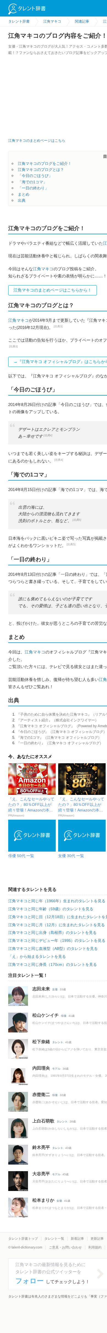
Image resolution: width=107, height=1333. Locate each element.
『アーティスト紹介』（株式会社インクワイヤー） (57, 720)
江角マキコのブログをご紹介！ (45, 163)
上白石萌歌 (43, 1121)
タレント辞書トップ (23, 1239)
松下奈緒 (41, 1041)
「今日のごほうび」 (35, 175)
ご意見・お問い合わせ (65, 1247)
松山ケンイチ (45, 1015)
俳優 (63, 1015)
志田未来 (41, 988)
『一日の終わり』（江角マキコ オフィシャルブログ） (59, 743)
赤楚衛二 (41, 1094)
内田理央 (41, 1068)
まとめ (23, 194)
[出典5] (76, 519)
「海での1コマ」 (32, 182)
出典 (22, 200)
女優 (55, 989)
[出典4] (48, 435)
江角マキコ (43, 268)
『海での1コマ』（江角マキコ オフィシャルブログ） (59, 737)
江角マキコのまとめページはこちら (36, 140)
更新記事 (97, 1239)
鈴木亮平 (41, 1147)
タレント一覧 (54, 1239)
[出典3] (58, 326)
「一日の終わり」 (33, 188)
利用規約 (95, 1247)
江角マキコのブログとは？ (41, 169)
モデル (56, 1068)
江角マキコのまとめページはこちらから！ (52, 290)
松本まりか (43, 1200)
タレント (57, 1042)
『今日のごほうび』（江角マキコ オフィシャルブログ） (61, 732)
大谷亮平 (41, 1173)
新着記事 (77, 1239)
